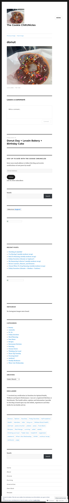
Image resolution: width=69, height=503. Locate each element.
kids (23, 422)
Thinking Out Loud (14, 351)
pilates (29, 426)
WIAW (35, 436)
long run (29, 422)
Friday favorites (13, 334)
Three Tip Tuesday (14, 353)
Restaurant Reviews (15, 344)
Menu (58, 18)
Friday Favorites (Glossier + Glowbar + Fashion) (24, 268)
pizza (34, 426)
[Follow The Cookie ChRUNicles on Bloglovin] (29, 209)
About (9, 472)
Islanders (17, 422)
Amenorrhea (11, 484)
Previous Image (11, 35)
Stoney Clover (13, 349)
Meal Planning (13, 337)
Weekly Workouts (14, 360)
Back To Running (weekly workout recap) (22, 256)
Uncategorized (13, 356)
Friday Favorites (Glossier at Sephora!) (21, 259)
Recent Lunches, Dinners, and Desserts (21, 263)
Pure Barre (11, 339)
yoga (17, 440)
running (27, 429)
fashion (17, 419)
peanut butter (20, 426)
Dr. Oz (10, 332)
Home (9, 468)
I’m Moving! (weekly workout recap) (20, 254)
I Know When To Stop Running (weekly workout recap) (26, 266)
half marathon (46, 419)
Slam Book (10, 488)
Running (11, 346)
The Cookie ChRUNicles (21, 25)
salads (39, 429)
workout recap (44, 436)
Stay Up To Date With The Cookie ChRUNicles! (26, 158)
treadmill (34, 433)
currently (11, 330)
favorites (24, 419)
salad (33, 429)
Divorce (10, 419)
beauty (10, 327)
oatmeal (10, 426)
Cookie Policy (36, 500)
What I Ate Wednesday (16, 363)
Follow (11, 177)
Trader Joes (25, 433)
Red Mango (19, 429)
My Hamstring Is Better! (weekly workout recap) (24, 261)
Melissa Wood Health (41, 422)
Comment (46, 121)
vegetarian (42, 433)
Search (9, 192)
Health (9, 422)
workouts (10, 440)
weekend (11, 358)
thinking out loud (13, 433)
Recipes (11, 342)
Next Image (20, 35)
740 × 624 (17, 87)
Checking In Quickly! (15, 252)
